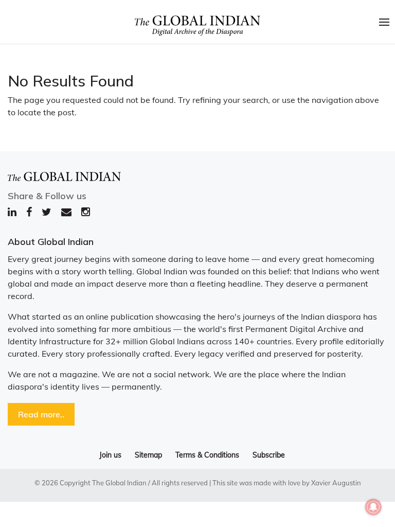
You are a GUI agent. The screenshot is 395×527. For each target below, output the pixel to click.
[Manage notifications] (373, 507)
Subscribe (269, 455)
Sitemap (148, 455)
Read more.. (41, 414)
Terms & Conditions (207, 455)
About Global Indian (51, 242)
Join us (110, 455)
